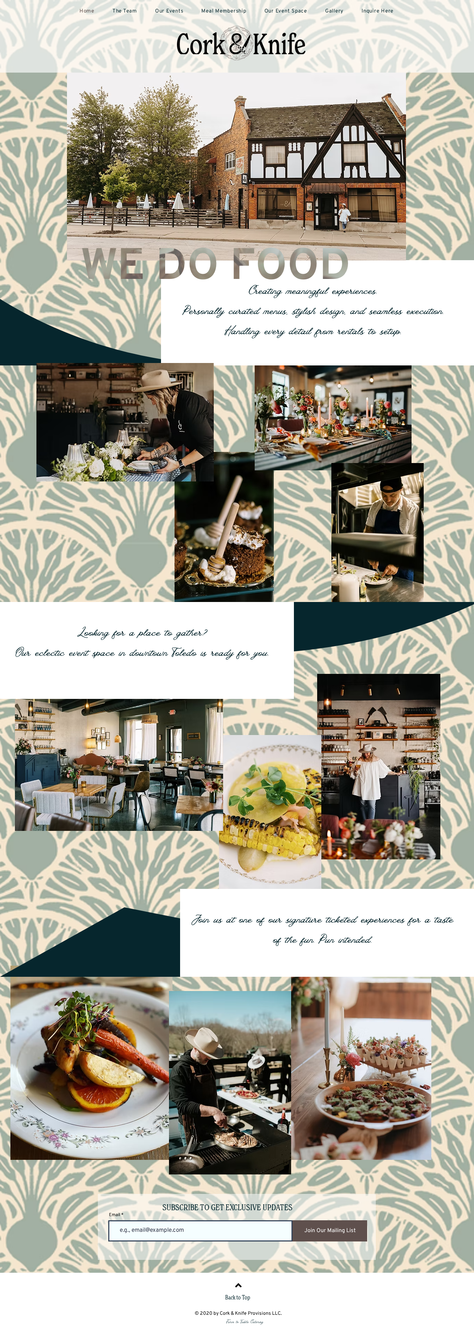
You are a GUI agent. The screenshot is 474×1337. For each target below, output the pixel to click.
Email (114, 1215)
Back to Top (237, 1298)
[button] (224, 11)
